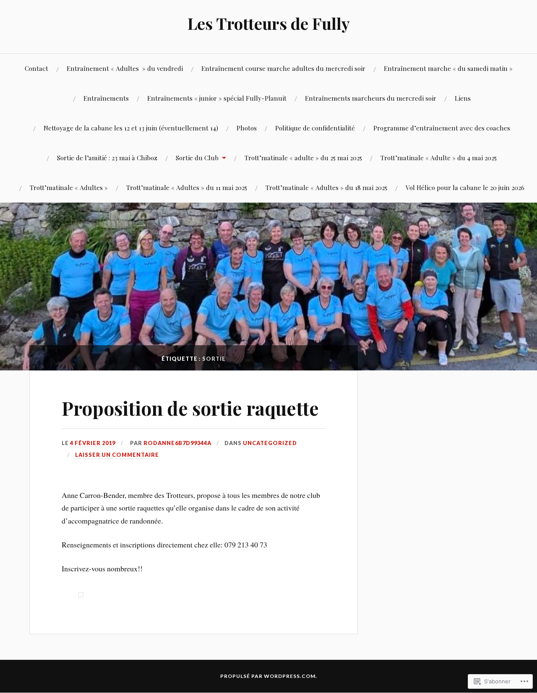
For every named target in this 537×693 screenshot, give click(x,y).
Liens (463, 98)
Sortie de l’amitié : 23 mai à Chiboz (107, 157)
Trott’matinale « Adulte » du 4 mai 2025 (439, 157)
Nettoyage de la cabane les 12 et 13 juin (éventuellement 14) (131, 127)
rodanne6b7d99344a (177, 443)
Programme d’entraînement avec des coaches (441, 127)
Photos (247, 127)
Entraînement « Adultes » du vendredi (125, 68)
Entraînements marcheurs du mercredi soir (370, 98)
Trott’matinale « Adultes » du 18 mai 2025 (326, 187)
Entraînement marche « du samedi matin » (448, 68)
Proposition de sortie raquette (190, 408)
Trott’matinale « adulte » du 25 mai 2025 (303, 157)
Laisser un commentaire (117, 454)
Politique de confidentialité (315, 127)
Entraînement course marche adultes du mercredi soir (283, 68)
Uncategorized (270, 443)
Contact (36, 68)
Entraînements (106, 98)
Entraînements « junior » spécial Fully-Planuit (217, 98)
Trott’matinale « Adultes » (69, 187)
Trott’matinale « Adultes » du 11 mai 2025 (186, 187)
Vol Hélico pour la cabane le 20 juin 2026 (465, 187)
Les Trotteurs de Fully (269, 23)
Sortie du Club (197, 157)
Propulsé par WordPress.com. (268, 676)
